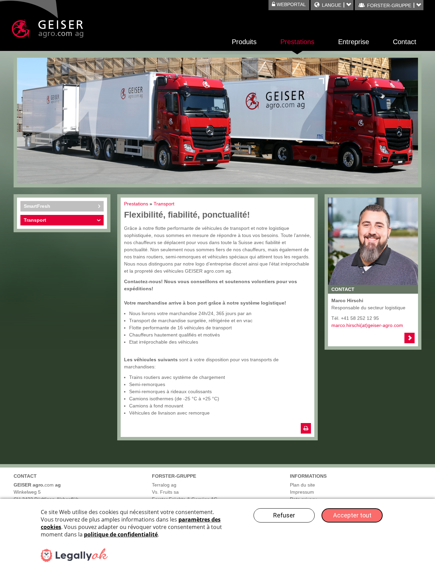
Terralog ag (164, 485)
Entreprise (353, 41)
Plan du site (302, 485)
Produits (244, 41)
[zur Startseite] (47, 28)
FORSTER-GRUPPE (389, 5)
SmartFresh (37, 206)
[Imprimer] (306, 428)
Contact (404, 41)
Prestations (297, 41)
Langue (331, 5)
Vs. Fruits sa (165, 492)
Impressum (302, 492)
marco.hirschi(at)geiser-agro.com (367, 325)
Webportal (290, 4)
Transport (35, 220)
